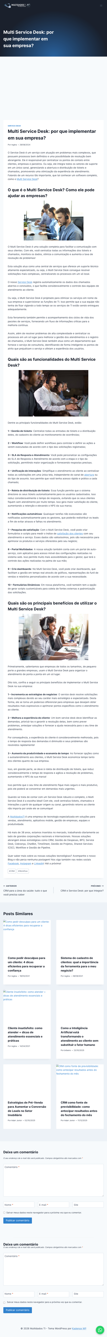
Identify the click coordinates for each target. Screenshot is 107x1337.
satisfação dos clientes (70, 533)
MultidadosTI (17, 816)
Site (76, 1204)
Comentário (12, 1167)
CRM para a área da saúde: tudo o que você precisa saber (25, 890)
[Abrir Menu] (101, 5)
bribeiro (67, 1050)
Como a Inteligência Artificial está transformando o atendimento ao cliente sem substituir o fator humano (79, 1036)
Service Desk (14, 126)
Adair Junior (16, 1120)
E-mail (43, 1204)
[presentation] (27, 936)
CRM (12, 871)
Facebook (13, 863)
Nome (9, 1204)
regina (14, 145)
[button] (100, 1330)
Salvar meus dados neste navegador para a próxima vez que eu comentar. (44, 1212)
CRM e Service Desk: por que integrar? (82, 888)
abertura (89, 474)
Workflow (23, 871)
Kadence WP (79, 1328)
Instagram (25, 863)
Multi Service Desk (27, 179)
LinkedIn (39, 863)
